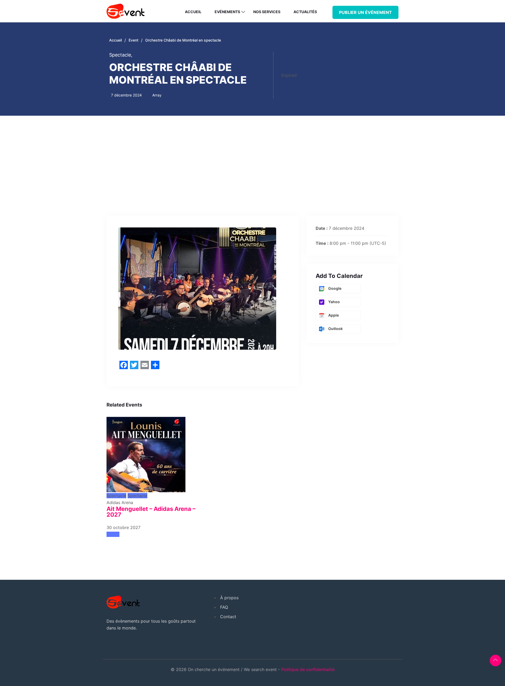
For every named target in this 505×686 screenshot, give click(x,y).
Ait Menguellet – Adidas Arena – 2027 (151, 511)
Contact (228, 616)
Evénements (227, 11)
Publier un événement (365, 12)
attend (113, 534)
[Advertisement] (252, 155)
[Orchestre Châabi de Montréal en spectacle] (146, 452)
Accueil (193, 11)
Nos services (266, 11)
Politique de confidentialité (308, 669)
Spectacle (120, 55)
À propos (229, 597)
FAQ (224, 607)
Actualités (305, 11)
